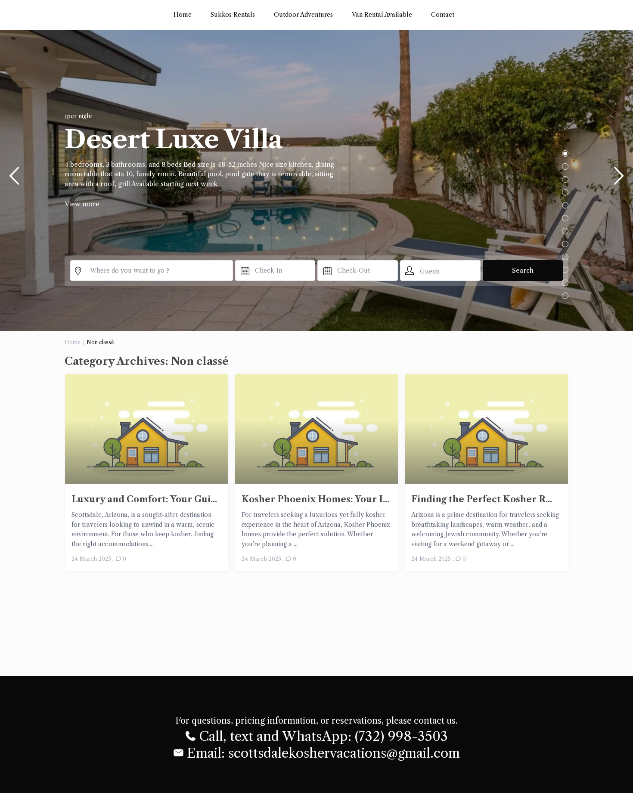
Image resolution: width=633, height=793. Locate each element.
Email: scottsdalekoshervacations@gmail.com (321, 753)
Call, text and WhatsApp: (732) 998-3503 (321, 736)
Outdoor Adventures (303, 15)
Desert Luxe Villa (174, 139)
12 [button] (565, 295)
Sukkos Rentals (233, 15)
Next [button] (619, 179)
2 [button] (565, 166)
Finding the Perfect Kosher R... (481, 499)
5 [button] (565, 205)
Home (183, 15)
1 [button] (565, 153)
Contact (442, 15)
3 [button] (565, 179)
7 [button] (565, 231)
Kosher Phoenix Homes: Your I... (315, 499)
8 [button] (565, 244)
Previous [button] (14, 179)
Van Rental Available (382, 15)
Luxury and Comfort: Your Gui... (144, 499)
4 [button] (565, 192)
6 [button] (565, 218)
